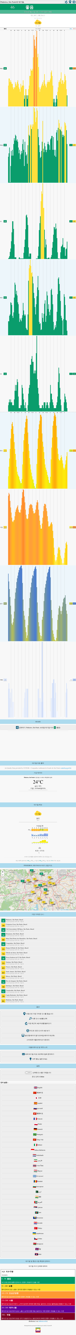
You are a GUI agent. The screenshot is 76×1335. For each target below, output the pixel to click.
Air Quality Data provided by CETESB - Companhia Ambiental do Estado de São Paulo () (38, 768)
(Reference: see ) (36, 1296)
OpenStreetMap (64, 909)
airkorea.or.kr (43, 1321)
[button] (33, 893)
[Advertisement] (38, 745)
